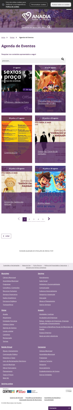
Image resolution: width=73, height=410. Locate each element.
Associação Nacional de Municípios (30, 400)
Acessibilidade (49, 400)
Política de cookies (12, 7)
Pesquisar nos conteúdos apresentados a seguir (18, 54)
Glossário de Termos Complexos (36, 268)
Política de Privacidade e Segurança (55, 265)
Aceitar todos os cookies (61, 5)
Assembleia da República (52, 398)
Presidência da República (34, 398)
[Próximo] (48, 219)
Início (3, 37)
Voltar (7, 236)
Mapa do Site (26, 265)
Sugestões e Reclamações (11, 265)
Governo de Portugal (16, 398)
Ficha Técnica (37, 265)
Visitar (12, 37)
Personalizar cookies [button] (38, 5)
